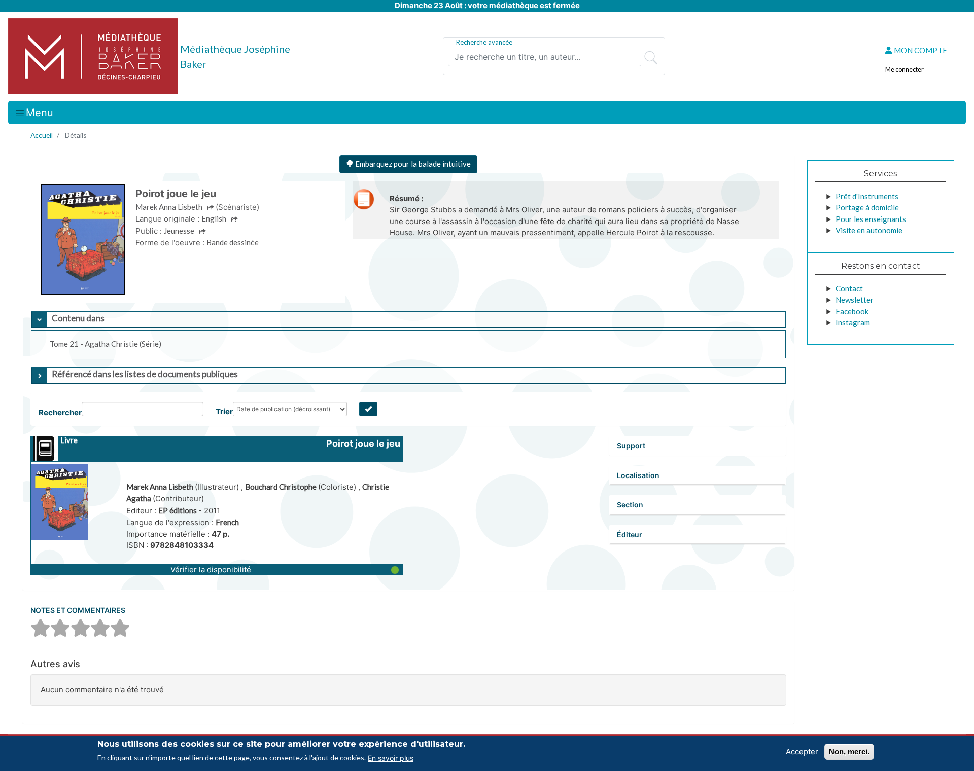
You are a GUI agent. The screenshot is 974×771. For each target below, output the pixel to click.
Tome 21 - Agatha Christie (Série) (105, 343)
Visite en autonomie (869, 230)
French (227, 522)
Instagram (853, 322)
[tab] (408, 319)
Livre (69, 440)
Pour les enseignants (871, 219)
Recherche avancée (484, 42)
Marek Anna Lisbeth (160, 486)
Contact (849, 288)
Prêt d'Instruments (867, 196)
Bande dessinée (232, 242)
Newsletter (855, 299)
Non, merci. (849, 751)
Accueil (41, 135)
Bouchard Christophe (281, 486)
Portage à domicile (867, 207)
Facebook (852, 311)
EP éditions (178, 510)
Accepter (802, 751)
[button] (217, 569)
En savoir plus (390, 757)
